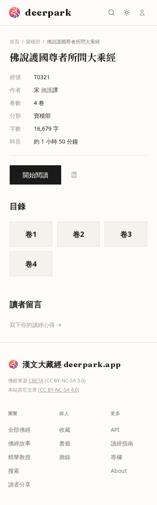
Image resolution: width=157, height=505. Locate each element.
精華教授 (19, 457)
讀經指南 (122, 443)
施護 (46, 90)
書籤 (64, 443)
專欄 (116, 457)
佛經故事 (19, 443)
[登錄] (142, 12)
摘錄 (64, 457)
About (119, 470)
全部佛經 (19, 429)
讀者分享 (19, 484)
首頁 (14, 42)
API (115, 429)
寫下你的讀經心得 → (36, 324)
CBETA (36, 380)
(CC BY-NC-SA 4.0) (58, 389)
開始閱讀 (35, 174)
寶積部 (33, 42)
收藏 (64, 429)
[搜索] (111, 12)
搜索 (13, 470)
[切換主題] (127, 12)
